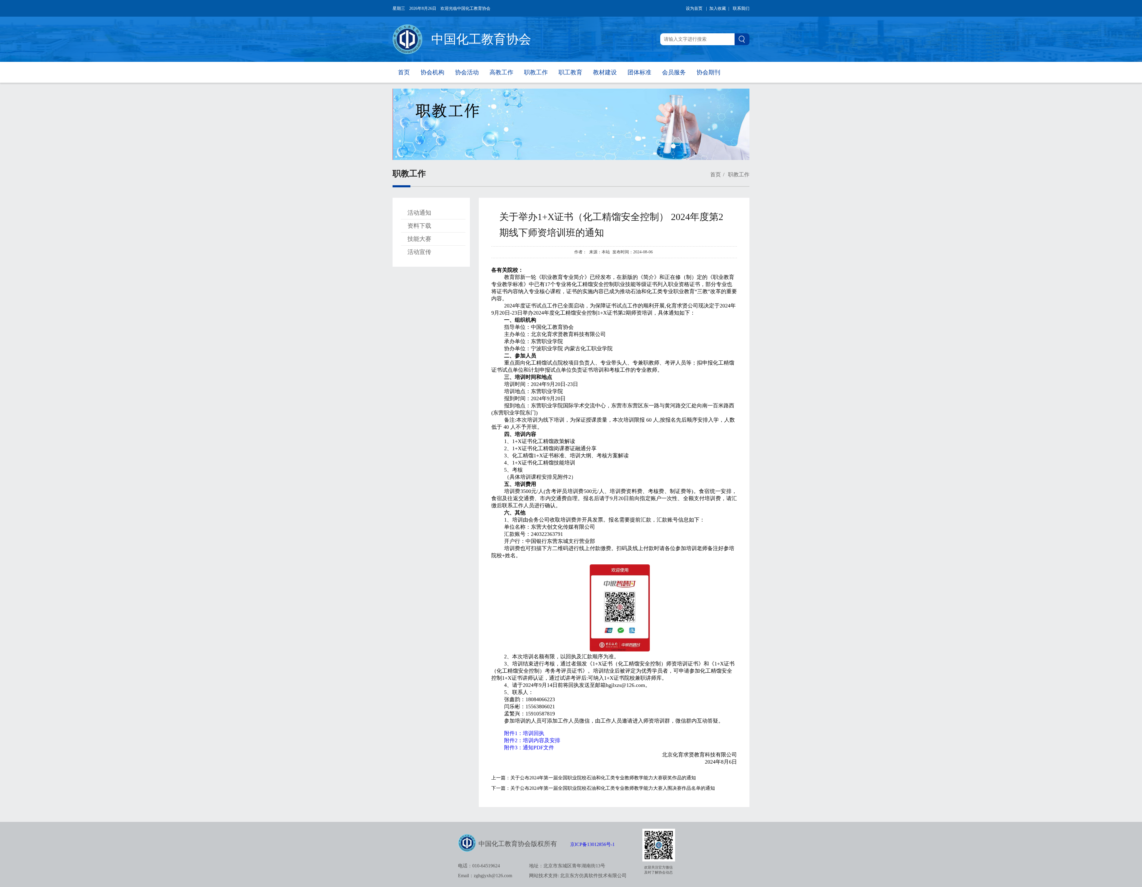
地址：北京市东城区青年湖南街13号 (567, 865)
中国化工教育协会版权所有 (518, 843)
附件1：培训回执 (524, 733)
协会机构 (432, 72)
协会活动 (467, 72)
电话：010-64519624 (479, 865)
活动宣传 (419, 252)
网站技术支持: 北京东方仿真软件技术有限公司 (578, 875)
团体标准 (639, 72)
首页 (404, 72)
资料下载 (419, 225)
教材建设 (605, 72)
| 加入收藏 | (718, 8)
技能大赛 (419, 239)
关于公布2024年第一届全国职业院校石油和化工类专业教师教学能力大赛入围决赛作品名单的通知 (612, 788)
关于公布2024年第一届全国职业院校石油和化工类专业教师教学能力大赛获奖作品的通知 (603, 777)
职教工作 (536, 72)
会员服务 (674, 72)
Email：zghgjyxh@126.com (485, 875)
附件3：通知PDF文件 (529, 748)
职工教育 (570, 72)
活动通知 (419, 212)
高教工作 (501, 72)
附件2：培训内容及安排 (532, 740)
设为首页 (694, 8)
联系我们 (741, 8)
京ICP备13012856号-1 (592, 844)
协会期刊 (708, 72)
